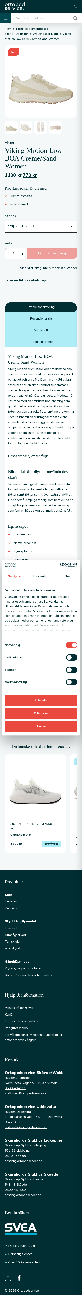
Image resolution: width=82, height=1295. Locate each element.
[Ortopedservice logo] (15, 6)
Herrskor (11, 901)
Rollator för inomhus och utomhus (28, 975)
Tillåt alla (41, 700)
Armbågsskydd (15, 935)
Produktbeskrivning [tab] (41, 307)
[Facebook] (19, 1278)
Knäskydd (11, 928)
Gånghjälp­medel (18, 961)
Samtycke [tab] (15, 576)
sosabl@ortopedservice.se (23, 1161)
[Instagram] (8, 1278)
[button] (75, 6)
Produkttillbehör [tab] (41, 342)
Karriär (9, 1014)
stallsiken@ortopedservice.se (26, 1093)
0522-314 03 (15, 1122)
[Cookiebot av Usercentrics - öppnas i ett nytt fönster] (60, 565)
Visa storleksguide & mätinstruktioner (48, 268)
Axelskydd (12, 948)
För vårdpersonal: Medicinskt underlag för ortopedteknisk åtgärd (33, 1037)
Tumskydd (12, 941)
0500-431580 (15, 1190)
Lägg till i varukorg (52, 253)
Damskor (11, 908)
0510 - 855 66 (15, 1156)
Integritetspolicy (16, 1028)
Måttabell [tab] (41, 330)
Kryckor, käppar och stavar (23, 968)
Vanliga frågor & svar (19, 1008)
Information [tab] (41, 576)
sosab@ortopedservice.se (23, 1195)
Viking (9, 142)
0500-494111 (15, 1088)
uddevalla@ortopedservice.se (26, 1127)
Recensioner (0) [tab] (41, 318)
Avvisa (41, 726)
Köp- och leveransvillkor (21, 1021)
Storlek (10, 216)
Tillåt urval (41, 713)
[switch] (71, 657)
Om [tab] (67, 576)
